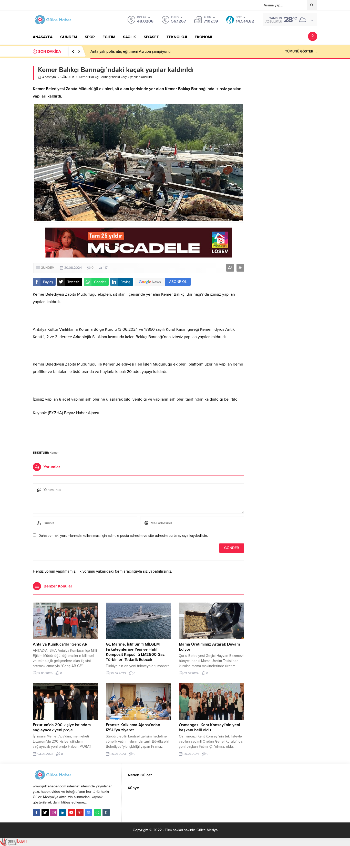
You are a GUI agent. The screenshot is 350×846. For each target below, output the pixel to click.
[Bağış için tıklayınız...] (138, 255)
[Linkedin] (62, 812)
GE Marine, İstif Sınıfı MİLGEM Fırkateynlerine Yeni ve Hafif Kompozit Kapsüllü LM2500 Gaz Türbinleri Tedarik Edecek (135, 652)
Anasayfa (49, 77)
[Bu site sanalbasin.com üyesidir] (13, 843)
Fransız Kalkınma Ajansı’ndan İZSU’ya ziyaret (133, 727)
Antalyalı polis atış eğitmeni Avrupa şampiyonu (130, 51)
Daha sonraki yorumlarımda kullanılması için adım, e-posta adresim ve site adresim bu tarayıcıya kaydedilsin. (123, 535)
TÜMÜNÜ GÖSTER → (301, 51)
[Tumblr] (106, 812)
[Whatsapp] (97, 812)
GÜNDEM (67, 77)
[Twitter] (45, 812)
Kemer (54, 452)
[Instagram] (53, 812)
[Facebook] (36, 812)
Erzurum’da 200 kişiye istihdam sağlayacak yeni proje (62, 727)
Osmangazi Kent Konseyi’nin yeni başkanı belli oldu (209, 727)
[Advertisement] (138, 430)
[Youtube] (71, 812)
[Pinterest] (80, 812)
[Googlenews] (88, 812)
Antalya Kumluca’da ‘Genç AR (60, 644)
